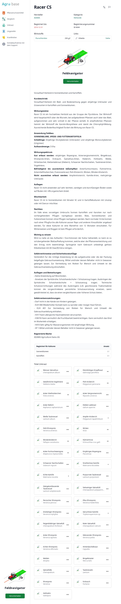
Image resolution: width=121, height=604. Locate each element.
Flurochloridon (41, 38)
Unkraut (10, 25)
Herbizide (77, 18)
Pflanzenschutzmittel (15, 13)
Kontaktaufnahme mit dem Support (15, 44)
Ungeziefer (11, 31)
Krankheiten (12, 37)
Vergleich (11, 19)
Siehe (108, 38)
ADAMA (37, 18)
